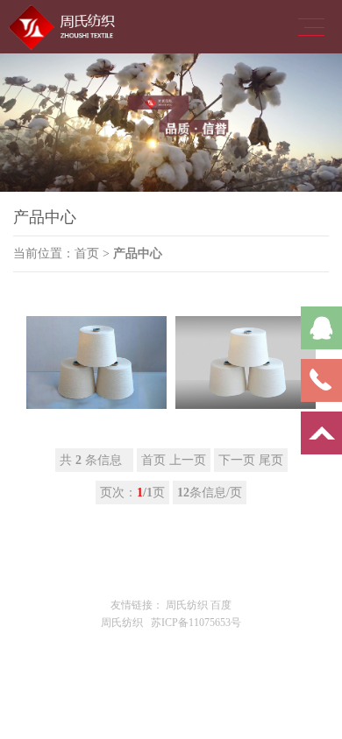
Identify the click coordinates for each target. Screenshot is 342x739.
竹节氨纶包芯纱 (96, 411)
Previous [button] (47, 122)
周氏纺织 (187, 605)
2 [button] (184, 209)
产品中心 (137, 253)
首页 (87, 253)
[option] (171, 122)
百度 (221, 605)
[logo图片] (66, 25)
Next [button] (294, 122)
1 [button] (158, 209)
